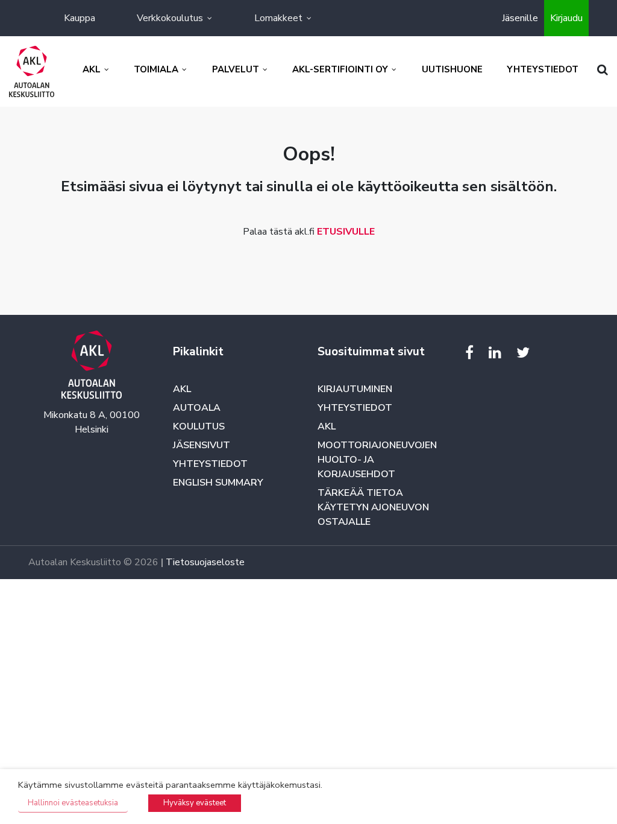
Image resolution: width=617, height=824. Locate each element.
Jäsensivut (201, 445)
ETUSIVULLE (346, 231)
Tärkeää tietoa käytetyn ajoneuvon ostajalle (373, 507)
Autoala (197, 407)
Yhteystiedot (210, 464)
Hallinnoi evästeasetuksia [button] (73, 802)
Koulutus (199, 426)
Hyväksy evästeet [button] (194, 802)
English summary (218, 482)
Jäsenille (520, 18)
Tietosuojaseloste (205, 562)
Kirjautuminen (355, 389)
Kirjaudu (566, 18)
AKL (182, 389)
